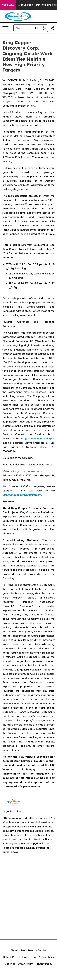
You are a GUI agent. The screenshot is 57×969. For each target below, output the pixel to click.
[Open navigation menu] (5, 28)
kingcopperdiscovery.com (28, 471)
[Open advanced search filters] (44, 28)
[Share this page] (52, 28)
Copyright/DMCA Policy (19, 963)
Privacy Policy (44, 963)
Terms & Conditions (42, 957)
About (14, 950)
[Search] (36, 28)
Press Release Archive (34, 950)
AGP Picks (8, 4)
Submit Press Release (15, 957)
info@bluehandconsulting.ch (37, 438)
